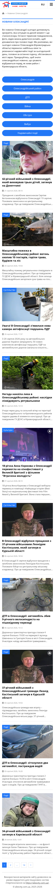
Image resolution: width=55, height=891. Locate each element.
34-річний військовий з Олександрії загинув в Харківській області (26, 832)
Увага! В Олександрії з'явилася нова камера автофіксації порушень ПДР (26, 327)
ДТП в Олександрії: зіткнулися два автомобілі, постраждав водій (25, 764)
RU (43, 4)
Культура (8, 430)
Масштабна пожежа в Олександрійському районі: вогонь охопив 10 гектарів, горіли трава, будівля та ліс (25, 255)
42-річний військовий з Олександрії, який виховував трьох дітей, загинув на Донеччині (27, 182)
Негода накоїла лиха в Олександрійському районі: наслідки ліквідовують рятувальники (27, 397)
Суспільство (9, 290)
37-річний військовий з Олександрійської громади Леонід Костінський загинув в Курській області (25, 692)
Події (6, 143)
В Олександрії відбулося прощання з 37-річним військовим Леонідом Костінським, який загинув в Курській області (26, 546)
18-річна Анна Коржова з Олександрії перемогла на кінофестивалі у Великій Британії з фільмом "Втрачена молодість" (27, 470)
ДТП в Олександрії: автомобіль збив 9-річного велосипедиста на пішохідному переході (26, 619)
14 (24, 865)
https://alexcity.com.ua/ (37, 882)
